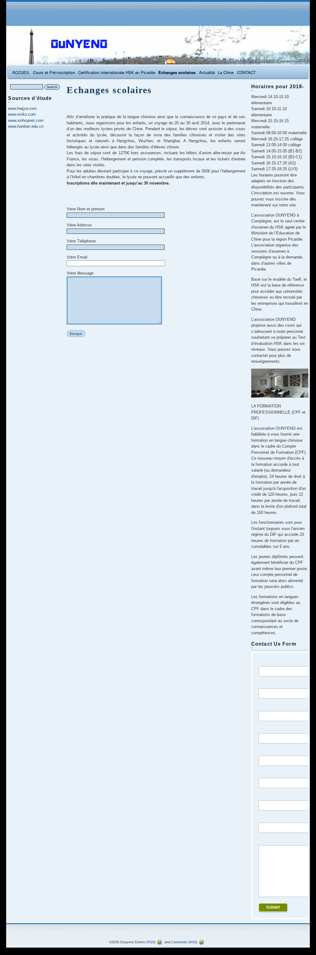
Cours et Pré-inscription (54, 72)
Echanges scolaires (177, 72)
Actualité (207, 72)
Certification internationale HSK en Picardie (116, 72)
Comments (184, 942)
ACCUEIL (21, 72)
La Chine (226, 72)
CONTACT (246, 72)
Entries (145, 942)
